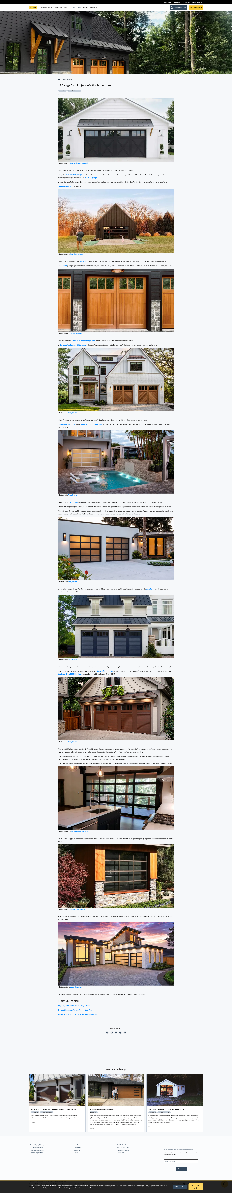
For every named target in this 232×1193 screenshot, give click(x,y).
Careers (76, 1152)
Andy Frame (72, 413)
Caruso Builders (76, 333)
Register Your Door (123, 1147)
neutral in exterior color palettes (84, 341)
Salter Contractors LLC (66, 424)
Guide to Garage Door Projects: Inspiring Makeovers (77, 1014)
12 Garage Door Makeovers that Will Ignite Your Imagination (53, 1109)
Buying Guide (76, 8)
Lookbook (77, 1150)
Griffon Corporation (36, 1152)
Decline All (195, 1186)
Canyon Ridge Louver (105, 671)
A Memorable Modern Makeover (102, 1109)
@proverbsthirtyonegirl (79, 163)
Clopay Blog (77, 1147)
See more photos (64, 186)
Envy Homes (73, 502)
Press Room (77, 1145)
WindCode (120, 1152)
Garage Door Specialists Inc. (81, 831)
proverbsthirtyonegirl (74, 175)
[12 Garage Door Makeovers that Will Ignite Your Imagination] (57, 1090)
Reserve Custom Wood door (91, 424)
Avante (64, 266)
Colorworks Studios (77, 909)
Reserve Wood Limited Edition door (73, 345)
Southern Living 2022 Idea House (70, 674)
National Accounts (123, 1150)
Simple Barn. (83, 261)
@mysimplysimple (76, 254)
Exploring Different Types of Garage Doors (74, 1006)
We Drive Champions (36, 1147)
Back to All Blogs (67, 79)
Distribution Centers (123, 1145)
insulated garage (90, 178)
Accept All (180, 1187)
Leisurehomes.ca (76, 987)
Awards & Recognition (37, 1150)
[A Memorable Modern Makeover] (116, 1090)
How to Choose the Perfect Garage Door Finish (75, 1010)
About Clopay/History (37, 1145)
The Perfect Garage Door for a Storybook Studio (166, 1109)
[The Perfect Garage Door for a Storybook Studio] (175, 1090)
